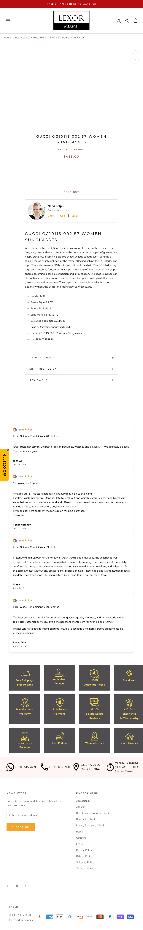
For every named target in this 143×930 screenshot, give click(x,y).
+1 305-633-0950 (59, 767)
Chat (50, 215)
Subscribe (20, 827)
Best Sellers (22, 37)
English (14, 907)
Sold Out (71, 192)
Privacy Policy (84, 850)
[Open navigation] (8, 20)
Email (75, 215)
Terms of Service (85, 868)
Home (7, 37)
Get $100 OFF (4, 465)
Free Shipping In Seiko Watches (71, 4)
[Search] (127, 21)
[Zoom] (135, 50)
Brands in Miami (85, 819)
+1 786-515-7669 (25, 767)
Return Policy (41, 357)
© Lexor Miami (20, 915)
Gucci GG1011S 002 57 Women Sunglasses (59, 37)
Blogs (79, 831)
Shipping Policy (43, 368)
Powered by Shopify (21, 920)
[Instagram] (16, 886)
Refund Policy (84, 856)
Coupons (81, 838)
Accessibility (83, 801)
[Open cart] (135, 20)
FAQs (79, 844)
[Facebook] (8, 886)
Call (62, 215)
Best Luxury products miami (92, 813)
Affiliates (81, 807)
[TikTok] (25, 886)
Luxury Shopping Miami (90, 825)
